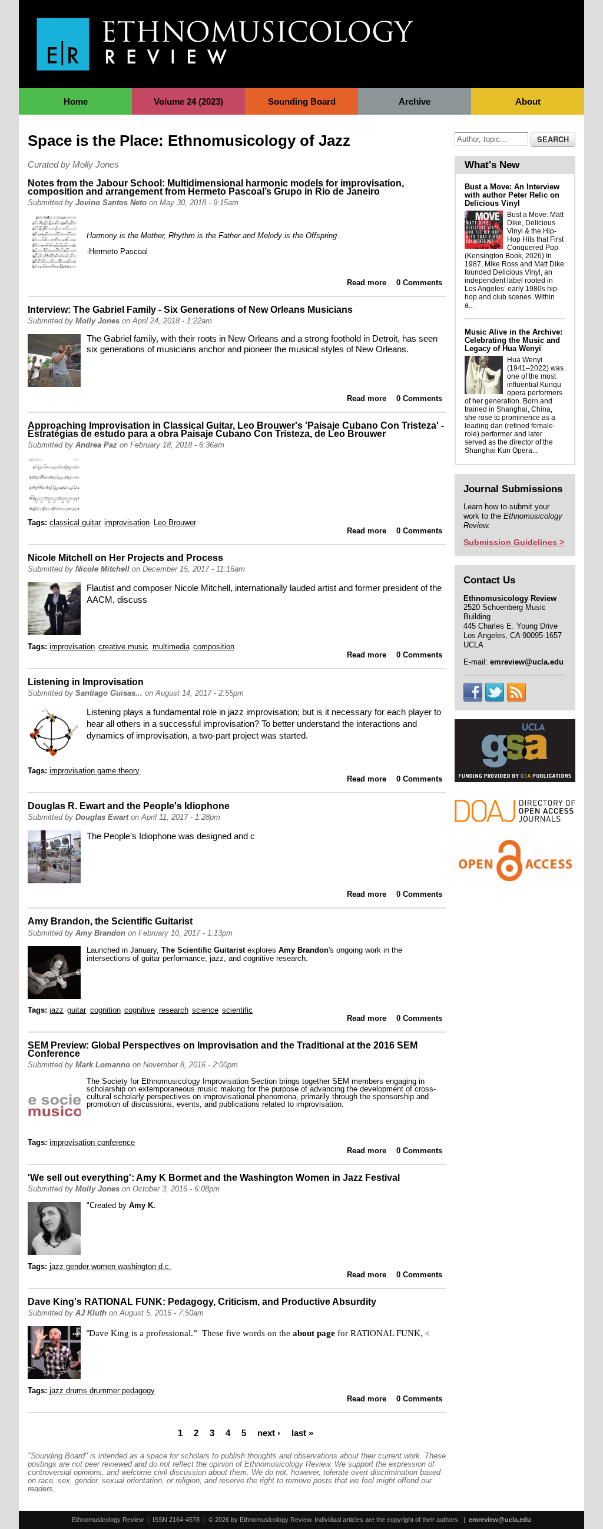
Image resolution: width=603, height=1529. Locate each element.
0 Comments (419, 282)
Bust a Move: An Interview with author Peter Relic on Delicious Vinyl (512, 195)
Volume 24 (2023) (188, 101)
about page (314, 1333)
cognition (105, 1010)
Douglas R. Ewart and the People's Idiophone (129, 806)
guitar (76, 1010)
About (528, 101)
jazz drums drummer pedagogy (102, 1390)
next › (268, 1433)
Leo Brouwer (175, 522)
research (173, 1010)
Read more (366, 282)
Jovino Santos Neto (111, 202)
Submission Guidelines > (513, 542)
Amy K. (142, 1205)
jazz (56, 1010)
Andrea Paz (96, 444)
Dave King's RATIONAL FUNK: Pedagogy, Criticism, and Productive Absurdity (202, 1302)
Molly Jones (97, 320)
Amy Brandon (100, 933)
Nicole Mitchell (102, 569)
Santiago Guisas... (109, 693)
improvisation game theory (94, 770)
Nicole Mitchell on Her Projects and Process (125, 558)
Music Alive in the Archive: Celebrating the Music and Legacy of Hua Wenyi (513, 340)
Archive (414, 101)
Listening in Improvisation (86, 682)
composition (213, 646)
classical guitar (75, 522)
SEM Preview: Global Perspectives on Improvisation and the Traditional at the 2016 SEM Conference (223, 1049)
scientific (237, 1010)
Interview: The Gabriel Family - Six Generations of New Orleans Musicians (190, 310)
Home (76, 101)
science (205, 1010)
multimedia (171, 646)
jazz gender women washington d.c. (110, 1266)
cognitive (139, 1010)
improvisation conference (92, 1142)
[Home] (225, 64)
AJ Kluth (91, 1312)
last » (302, 1433)
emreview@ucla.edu (500, 1519)
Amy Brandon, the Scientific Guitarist (110, 921)
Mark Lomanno (102, 1064)
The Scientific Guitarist (203, 950)
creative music (123, 646)
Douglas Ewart (101, 817)
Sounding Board (302, 101)
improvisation (127, 522)
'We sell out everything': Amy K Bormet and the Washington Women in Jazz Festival (214, 1178)
